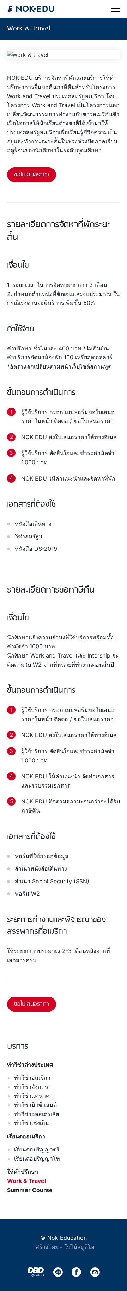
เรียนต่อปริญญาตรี (37, 1149)
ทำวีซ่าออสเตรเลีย (36, 1114)
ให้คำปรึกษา (22, 1171)
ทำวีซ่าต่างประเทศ (30, 1064)
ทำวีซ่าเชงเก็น (31, 1122)
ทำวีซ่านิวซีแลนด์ (35, 1104)
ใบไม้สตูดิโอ (79, 1246)
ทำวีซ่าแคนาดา (33, 1095)
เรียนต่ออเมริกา (26, 1136)
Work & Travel (26, 1180)
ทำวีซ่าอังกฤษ (31, 1086)
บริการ (17, 1046)
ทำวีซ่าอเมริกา (32, 1077)
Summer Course (30, 1189)
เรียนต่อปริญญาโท (37, 1158)
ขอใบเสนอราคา (31, 174)
